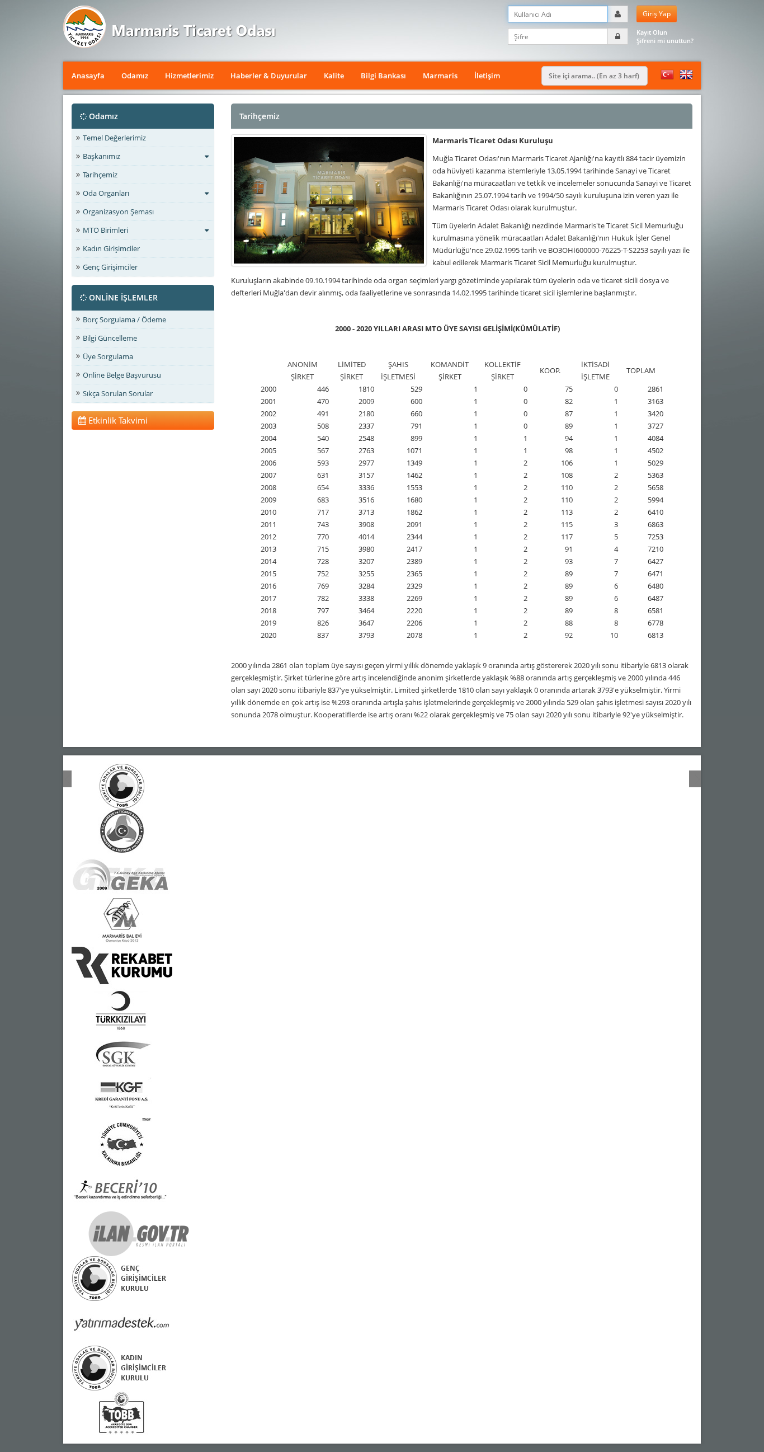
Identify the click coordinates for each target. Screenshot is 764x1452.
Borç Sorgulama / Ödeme (124, 319)
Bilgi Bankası (383, 76)
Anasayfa (88, 76)
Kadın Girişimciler (111, 248)
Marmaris (440, 76)
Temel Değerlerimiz (114, 138)
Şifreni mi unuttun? (665, 40)
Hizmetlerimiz (189, 76)
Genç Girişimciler (110, 267)
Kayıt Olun (651, 32)
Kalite (334, 76)
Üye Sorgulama (108, 356)
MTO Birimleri (105, 230)
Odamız (134, 76)
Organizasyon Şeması (118, 211)
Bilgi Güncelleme (110, 338)
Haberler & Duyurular (268, 76)
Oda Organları (106, 193)
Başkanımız (101, 156)
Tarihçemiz (100, 175)
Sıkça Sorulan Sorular (118, 393)
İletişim (487, 76)
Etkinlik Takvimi (117, 420)
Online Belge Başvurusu (122, 375)
